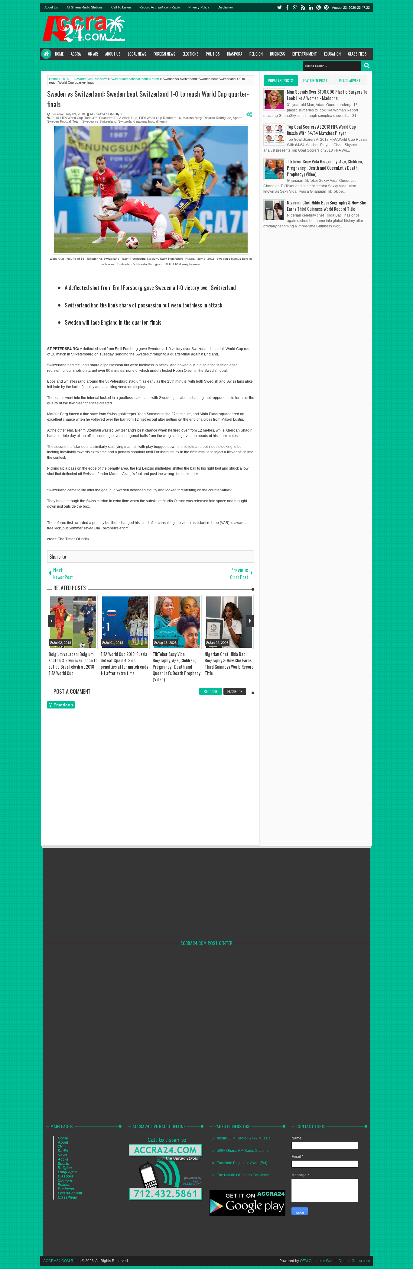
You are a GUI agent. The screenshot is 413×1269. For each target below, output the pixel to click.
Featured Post (315, 80)
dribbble (319, 7)
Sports (237, 118)
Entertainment (304, 54)
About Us (51, 7)
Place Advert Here (350, 82)
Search (367, 65)
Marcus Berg (192, 118)
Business (277, 54)
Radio (63, 1151)
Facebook (234, 691)
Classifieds (357, 54)
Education (332, 54)
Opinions (65, 1180)
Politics (213, 54)
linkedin (311, 7)
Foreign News (164, 54)
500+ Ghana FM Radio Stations (242, 1151)
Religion (256, 54)
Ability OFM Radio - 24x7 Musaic (243, 1138)
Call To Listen (121, 7)
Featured (105, 118)
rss (303, 7)
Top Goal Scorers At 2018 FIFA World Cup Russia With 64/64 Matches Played (321, 130)
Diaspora (234, 54)
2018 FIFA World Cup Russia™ (74, 118)
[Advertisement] (261, 29)
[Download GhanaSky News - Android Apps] (247, 1215)
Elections (191, 54)
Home (46, 54)
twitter (279, 7)
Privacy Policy (198, 7)
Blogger (210, 691)
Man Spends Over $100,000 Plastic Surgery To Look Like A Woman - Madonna (327, 94)
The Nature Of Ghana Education (243, 1175)
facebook (287, 7)
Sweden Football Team (63, 121)
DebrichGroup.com (354, 1261)
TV (60, 1147)
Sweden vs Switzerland (99, 121)
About (63, 1142)
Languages (67, 1172)
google (295, 7)
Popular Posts (280, 80)
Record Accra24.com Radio (159, 7)
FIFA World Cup (125, 118)
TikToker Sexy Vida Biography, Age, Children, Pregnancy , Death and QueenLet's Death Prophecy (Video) (325, 167)
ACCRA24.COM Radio (62, 1261)
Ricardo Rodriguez (217, 118)
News (62, 1155)
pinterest (326, 7)
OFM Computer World (318, 1261)
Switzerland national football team (142, 121)
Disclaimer (225, 7)
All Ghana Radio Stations (85, 7)
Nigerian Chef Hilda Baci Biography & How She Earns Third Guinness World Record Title (326, 205)
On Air (93, 54)
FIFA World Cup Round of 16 (160, 118)
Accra (76, 54)
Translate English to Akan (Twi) (242, 1163)
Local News (137, 54)
